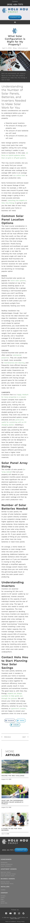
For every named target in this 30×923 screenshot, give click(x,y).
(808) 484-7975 (15, 4)
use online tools (19, 175)
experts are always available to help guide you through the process (12, 696)
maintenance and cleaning (14, 363)
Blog (14, 48)
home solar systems (18, 280)
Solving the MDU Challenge (13, 775)
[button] (15, 22)
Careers (15, 1)
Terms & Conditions (10, 921)
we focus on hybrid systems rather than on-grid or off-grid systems (15, 155)
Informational (23, 48)
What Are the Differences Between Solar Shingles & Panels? (12, 802)
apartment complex (18, 708)
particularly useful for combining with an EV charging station (14, 422)
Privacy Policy (21, 921)
